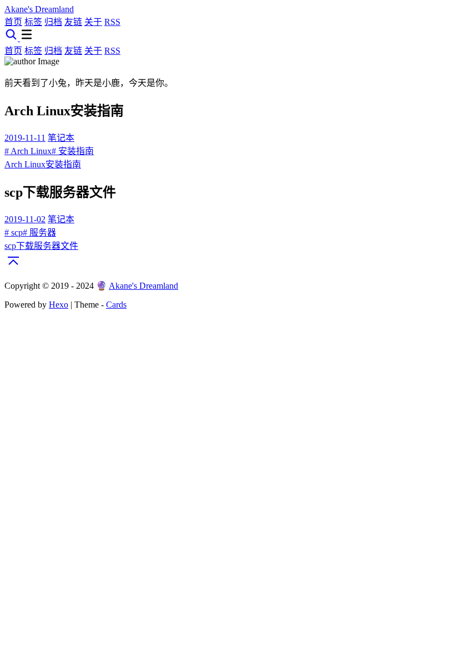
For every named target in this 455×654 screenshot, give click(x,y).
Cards (116, 304)
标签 (33, 22)
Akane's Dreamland (143, 285)
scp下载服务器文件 (41, 246)
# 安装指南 (73, 151)
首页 (13, 22)
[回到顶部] (13, 266)
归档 (53, 22)
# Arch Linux (28, 151)
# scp (13, 232)
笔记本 (61, 137)
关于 (93, 22)
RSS (112, 22)
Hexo (58, 304)
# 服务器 (39, 232)
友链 (73, 22)
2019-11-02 (25, 219)
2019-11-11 (25, 137)
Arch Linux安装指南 (42, 164)
